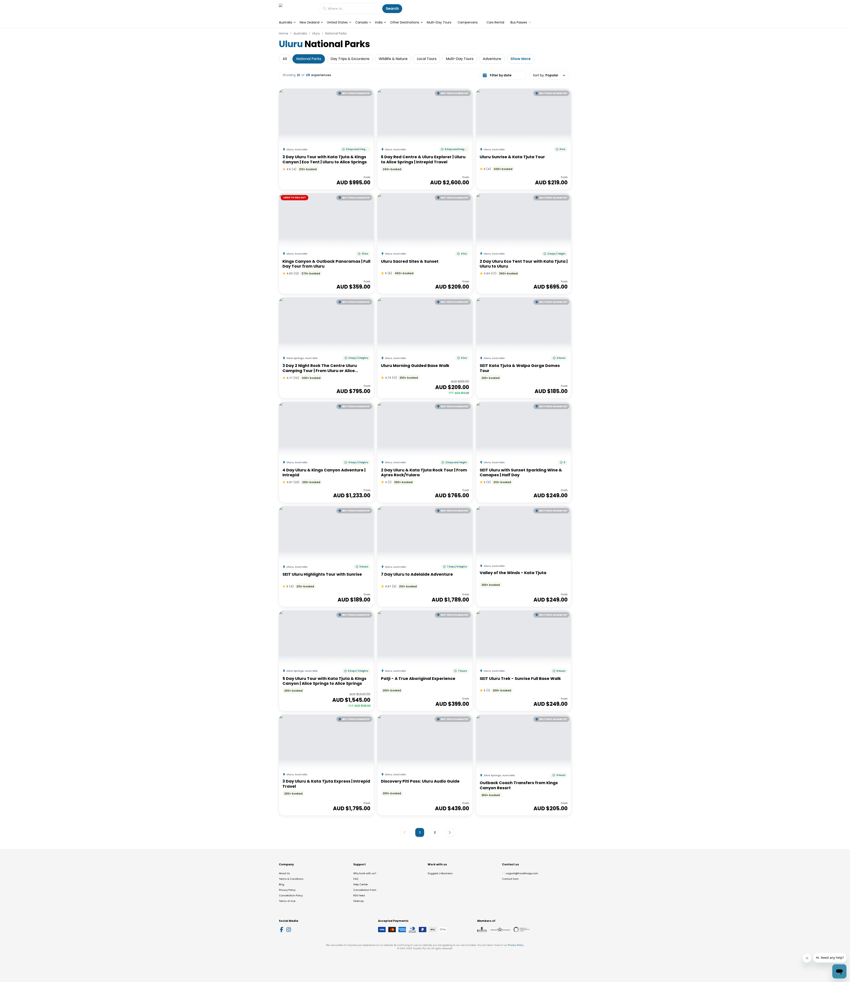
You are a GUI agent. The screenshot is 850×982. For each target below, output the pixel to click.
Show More (520, 58)
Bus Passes (518, 22)
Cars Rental (495, 22)
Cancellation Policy (291, 895)
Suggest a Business (440, 873)
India (378, 22)
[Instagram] (288, 929)
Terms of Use (287, 901)
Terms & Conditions (291, 879)
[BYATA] (482, 929)
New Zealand (309, 22)
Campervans (468, 22)
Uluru (316, 33)
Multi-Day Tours (439, 22)
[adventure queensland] (500, 929)
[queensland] (521, 929)
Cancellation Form (364, 890)
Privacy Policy (287, 890)
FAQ (355, 879)
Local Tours (427, 58)
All (285, 58)
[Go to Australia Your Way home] (297, 9)
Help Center (360, 884)
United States (337, 22)
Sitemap (358, 901)
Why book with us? (364, 873)
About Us (284, 873)
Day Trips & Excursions (349, 58)
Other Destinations (404, 22)
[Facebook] (281, 929)
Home (283, 33)
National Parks (336, 33)
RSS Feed (359, 895)
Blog (281, 884)
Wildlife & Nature (393, 58)
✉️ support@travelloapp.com (520, 873)
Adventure (492, 58)
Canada (361, 22)
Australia (285, 22)
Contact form (510, 879)
